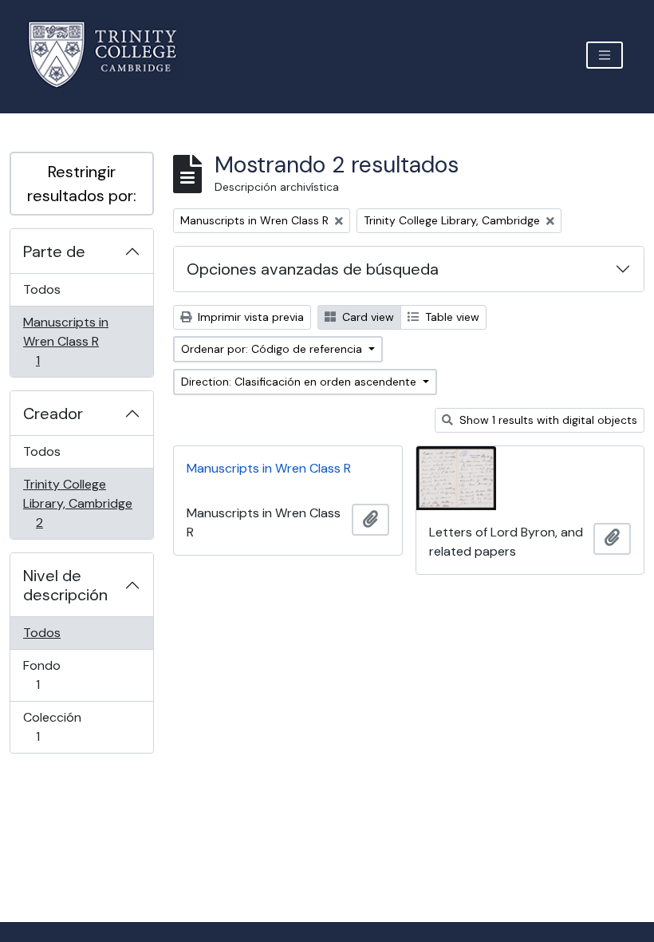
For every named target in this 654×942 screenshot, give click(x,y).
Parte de (54, 251)
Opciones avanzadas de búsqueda (313, 269)
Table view (450, 317)
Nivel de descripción (65, 585)
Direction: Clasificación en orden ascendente (300, 381)
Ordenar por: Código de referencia (273, 349)
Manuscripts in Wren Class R (65, 341)
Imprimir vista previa (249, 317)
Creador (53, 413)
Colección (60, 726)
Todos (42, 289)
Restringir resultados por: (81, 183)
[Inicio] (112, 54)
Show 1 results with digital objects (546, 420)
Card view (366, 317)
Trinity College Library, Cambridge (77, 503)
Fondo (60, 674)
